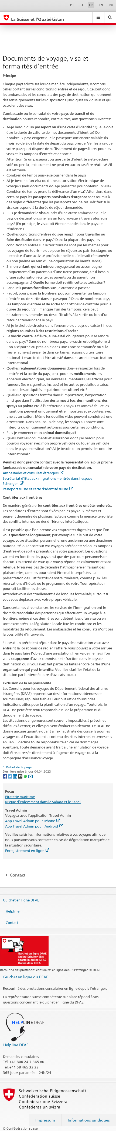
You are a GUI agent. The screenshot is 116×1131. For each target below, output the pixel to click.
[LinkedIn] (15, 776)
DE (72, 5)
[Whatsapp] (25, 776)
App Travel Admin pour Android (31, 826)
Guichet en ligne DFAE (21, 900)
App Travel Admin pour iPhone (30, 821)
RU (111, 5)
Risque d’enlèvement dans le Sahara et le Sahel (43, 802)
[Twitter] (10, 776)
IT (81, 5)
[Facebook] (5, 776)
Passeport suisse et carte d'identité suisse (35, 489)
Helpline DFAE (16, 1044)
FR (91, 5)
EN (101, 5)
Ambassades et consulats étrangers (31, 473)
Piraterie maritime (20, 797)
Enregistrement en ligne (24, 850)
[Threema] (20, 776)
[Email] (30, 776)
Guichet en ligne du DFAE (25, 977)
